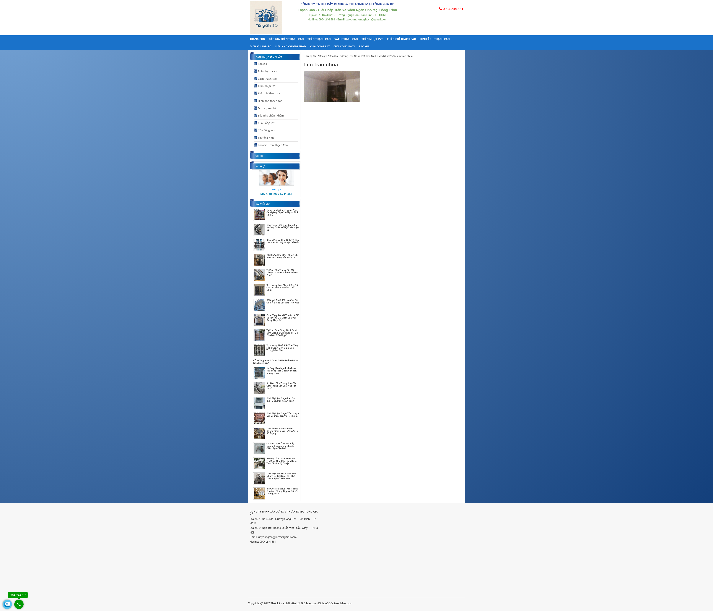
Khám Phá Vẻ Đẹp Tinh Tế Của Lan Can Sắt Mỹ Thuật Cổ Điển (282, 241)
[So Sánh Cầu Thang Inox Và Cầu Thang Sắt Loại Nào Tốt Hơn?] (259, 388)
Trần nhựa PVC (372, 39)
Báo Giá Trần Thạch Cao (286, 39)
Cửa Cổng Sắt (320, 46)
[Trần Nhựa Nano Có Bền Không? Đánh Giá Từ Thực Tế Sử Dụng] (259, 433)
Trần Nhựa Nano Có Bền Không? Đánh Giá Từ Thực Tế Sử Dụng (282, 431)
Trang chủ (257, 39)
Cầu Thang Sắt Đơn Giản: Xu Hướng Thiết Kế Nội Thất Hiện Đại (282, 227)
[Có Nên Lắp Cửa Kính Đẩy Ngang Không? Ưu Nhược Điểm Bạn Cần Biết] (259, 448)
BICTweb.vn (308, 603)
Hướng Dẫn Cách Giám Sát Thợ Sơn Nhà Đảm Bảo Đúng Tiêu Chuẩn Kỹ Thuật (281, 461)
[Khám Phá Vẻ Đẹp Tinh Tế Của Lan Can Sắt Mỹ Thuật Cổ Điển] (259, 245)
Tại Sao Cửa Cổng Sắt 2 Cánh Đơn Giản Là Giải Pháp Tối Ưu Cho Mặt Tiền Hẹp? (282, 333)
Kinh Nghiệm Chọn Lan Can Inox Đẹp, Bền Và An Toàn (281, 399)
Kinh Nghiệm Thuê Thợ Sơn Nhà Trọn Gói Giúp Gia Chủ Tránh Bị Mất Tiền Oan (281, 476)
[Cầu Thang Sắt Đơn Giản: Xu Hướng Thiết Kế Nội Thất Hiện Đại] (259, 230)
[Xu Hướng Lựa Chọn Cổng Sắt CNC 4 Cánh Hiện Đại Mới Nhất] (259, 290)
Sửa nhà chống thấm (290, 46)
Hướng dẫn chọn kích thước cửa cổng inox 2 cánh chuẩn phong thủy (281, 371)
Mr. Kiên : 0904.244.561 (276, 193)
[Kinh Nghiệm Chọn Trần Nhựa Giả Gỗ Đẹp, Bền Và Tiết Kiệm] (259, 418)
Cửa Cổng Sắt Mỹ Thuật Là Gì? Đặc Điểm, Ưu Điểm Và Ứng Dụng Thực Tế (282, 318)
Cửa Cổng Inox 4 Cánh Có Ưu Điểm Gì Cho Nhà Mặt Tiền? (275, 361)
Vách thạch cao (346, 39)
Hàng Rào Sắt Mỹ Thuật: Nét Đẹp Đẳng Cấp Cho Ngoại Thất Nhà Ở (282, 212)
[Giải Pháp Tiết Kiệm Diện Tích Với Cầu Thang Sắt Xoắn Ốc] (259, 260)
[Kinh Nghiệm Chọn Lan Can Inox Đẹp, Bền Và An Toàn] (259, 403)
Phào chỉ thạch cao (401, 39)
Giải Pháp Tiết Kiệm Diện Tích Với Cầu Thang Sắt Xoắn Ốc (282, 256)
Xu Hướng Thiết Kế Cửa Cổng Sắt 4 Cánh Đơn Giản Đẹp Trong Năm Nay (282, 348)
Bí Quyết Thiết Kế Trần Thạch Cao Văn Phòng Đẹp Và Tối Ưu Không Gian (282, 491)
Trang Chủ (311, 56)
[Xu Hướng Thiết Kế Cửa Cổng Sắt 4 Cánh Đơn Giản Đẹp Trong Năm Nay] (259, 350)
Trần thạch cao (319, 39)
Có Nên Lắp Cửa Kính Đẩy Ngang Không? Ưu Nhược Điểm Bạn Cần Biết (280, 446)
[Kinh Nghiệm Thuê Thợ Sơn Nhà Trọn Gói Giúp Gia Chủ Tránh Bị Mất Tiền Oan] (259, 478)
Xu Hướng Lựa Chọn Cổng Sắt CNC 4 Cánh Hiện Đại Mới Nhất (282, 288)
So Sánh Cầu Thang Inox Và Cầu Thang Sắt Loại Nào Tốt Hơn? (281, 386)
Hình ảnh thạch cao (435, 39)
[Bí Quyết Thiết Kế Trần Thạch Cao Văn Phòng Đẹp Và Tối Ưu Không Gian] (259, 493)
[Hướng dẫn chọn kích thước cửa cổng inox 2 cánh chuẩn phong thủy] (259, 373)
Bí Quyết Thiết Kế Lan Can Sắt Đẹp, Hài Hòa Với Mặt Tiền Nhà (282, 301)
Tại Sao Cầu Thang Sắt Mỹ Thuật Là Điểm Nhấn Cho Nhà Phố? (282, 273)
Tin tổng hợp (266, 138)
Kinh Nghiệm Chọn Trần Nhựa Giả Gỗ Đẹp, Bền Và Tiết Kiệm (282, 414)
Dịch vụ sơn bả (260, 46)
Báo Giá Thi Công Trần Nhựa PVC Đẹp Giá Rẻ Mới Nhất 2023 (362, 56)
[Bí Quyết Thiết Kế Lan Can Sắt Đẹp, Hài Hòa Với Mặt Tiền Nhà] (259, 305)
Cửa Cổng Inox (344, 46)
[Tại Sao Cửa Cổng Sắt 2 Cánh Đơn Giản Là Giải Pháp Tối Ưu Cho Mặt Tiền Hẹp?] (259, 335)
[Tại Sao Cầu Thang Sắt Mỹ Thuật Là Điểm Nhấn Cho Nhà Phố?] (259, 275)
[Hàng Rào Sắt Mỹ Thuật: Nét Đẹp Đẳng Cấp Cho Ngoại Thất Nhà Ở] (259, 215)
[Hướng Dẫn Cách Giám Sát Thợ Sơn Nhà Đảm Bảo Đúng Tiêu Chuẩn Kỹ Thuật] (259, 463)
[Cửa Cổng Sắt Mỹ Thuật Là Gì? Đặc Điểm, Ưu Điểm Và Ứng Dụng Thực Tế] (259, 320)
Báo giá (364, 46)
